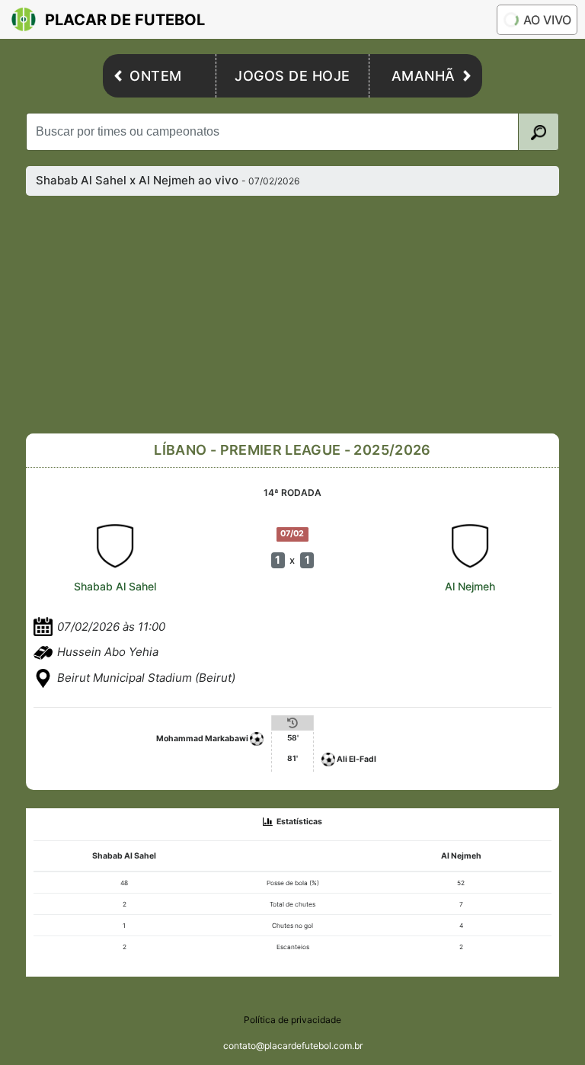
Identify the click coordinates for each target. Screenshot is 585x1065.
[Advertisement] (304, 314)
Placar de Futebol (125, 20)
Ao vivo (547, 19)
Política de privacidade (292, 1019)
